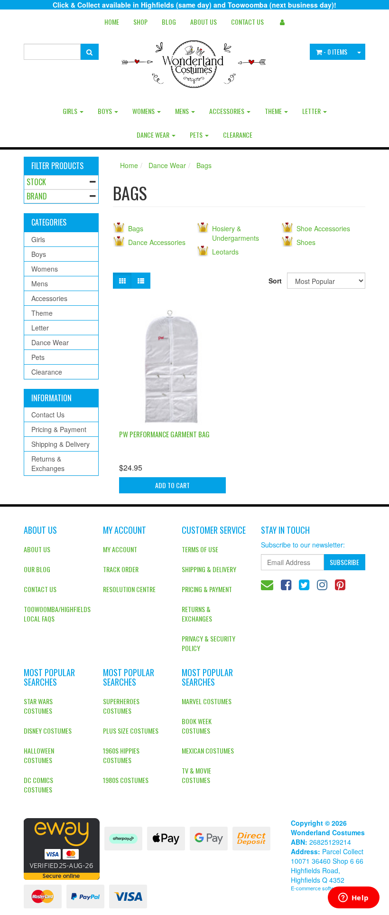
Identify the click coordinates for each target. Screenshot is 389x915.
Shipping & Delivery (60, 444)
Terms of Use (200, 549)
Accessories (227, 111)
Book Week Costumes (197, 726)
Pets (197, 135)
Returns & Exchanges (48, 463)
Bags (204, 165)
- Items (335, 52)
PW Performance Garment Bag (164, 434)
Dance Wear (154, 135)
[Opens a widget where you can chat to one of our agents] (353, 898)
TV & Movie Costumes (196, 775)
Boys (105, 111)
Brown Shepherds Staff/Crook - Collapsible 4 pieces (68, 876)
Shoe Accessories (323, 228)
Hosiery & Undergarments (235, 233)
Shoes (305, 242)
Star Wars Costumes (38, 706)
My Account (120, 549)
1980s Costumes (125, 780)
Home (111, 22)
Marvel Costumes (207, 701)
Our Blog (37, 569)
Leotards (225, 251)
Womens (144, 111)
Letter (312, 111)
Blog (169, 22)
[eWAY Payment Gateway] (62, 847)
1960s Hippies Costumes (121, 755)
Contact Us (247, 22)
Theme (274, 111)
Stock (36, 182)
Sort (274, 280)
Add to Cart (172, 485)
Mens (182, 111)
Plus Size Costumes (130, 731)
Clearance (237, 135)
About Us (203, 22)
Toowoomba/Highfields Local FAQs (56, 613)
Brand (37, 196)
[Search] (89, 52)
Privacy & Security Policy (208, 643)
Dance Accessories (156, 242)
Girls (71, 111)
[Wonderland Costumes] (195, 61)
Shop (140, 22)
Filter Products (57, 166)
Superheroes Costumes (121, 706)
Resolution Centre (129, 589)
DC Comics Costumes (38, 784)
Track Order (121, 569)
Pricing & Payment (58, 429)
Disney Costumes (48, 731)
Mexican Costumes (208, 750)
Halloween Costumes (39, 755)
